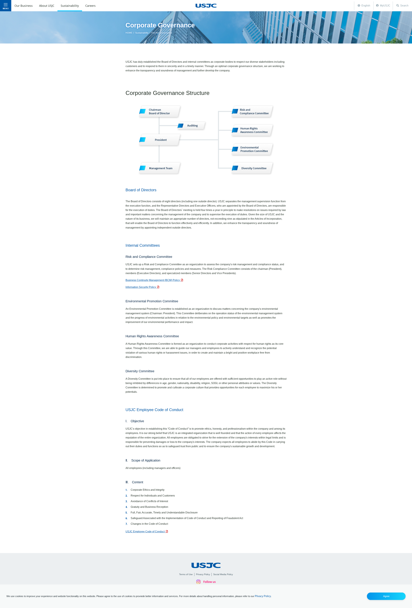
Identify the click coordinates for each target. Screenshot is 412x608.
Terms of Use (186, 574)
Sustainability (142, 32)
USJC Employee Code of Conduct (146, 531)
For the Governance (161, 32)
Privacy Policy (203, 574)
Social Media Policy (223, 574)
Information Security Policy (141, 287)
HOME (129, 32)
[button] (386, 596)
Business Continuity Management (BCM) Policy (153, 280)
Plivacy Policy (263, 596)
